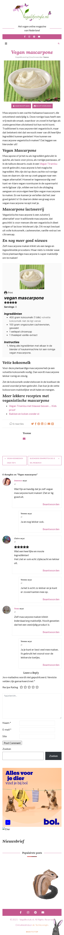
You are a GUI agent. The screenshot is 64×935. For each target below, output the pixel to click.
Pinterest (34, 36)
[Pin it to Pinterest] (38, 423)
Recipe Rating (10, 687)
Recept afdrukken (43, 106)
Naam (6, 722)
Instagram (29, 36)
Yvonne (46, 57)
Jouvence (18, 480)
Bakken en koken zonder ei (24, 413)
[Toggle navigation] (6, 43)
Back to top (32, 932)
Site (4, 736)
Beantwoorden (51, 504)
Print (10, 292)
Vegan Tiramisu (48, 163)
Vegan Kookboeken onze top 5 (15, 461)
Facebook (25, 36)
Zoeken (6, 748)
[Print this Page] (52, 423)
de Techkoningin (40, 925)
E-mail (39, 36)
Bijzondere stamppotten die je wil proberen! (42, 461)
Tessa (16, 608)
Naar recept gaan (22, 106)
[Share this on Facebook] (35, 423)
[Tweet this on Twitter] (32, 423)
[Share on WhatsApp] (45, 423)
